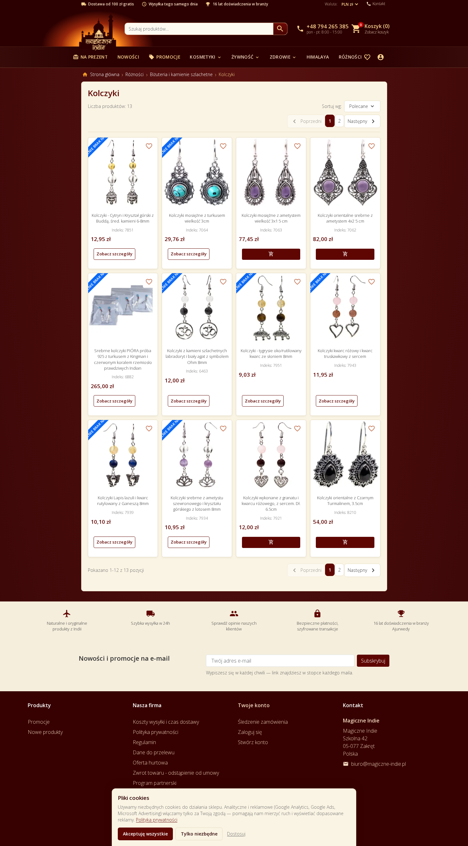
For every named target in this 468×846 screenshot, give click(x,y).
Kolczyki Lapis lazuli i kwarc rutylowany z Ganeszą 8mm (123, 500)
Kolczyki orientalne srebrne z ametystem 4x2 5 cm (345, 218)
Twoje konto (254, 705)
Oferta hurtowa (150, 762)
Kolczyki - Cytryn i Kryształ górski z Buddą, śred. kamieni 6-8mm (123, 218)
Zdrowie (283, 57)
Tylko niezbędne (199, 834)
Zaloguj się (250, 732)
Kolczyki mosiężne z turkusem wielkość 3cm (197, 218)
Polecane (358, 106)
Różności (353, 57)
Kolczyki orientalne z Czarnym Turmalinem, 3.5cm (345, 500)
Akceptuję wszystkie (145, 834)
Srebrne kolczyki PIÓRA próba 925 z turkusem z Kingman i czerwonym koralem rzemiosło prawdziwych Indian (123, 359)
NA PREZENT (90, 57)
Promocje (164, 57)
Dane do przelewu (153, 752)
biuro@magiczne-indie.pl (378, 763)
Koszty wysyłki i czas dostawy (166, 721)
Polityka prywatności (156, 820)
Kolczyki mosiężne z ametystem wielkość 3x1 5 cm (271, 218)
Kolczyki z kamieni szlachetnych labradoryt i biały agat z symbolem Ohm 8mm (197, 356)
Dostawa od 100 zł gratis (111, 4)
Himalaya (318, 57)
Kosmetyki (206, 57)
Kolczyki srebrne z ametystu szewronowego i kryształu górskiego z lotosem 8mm (197, 503)
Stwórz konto (253, 742)
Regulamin (144, 742)
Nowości (128, 57)
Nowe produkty (45, 732)
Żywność (245, 57)
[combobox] (199, 29)
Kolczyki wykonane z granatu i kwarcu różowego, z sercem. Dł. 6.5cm (271, 503)
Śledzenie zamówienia (263, 721)
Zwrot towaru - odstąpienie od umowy (176, 772)
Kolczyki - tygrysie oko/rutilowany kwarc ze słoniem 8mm (271, 353)
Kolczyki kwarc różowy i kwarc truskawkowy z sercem (345, 353)
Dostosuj (236, 834)
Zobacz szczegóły (114, 254)
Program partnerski (154, 782)
